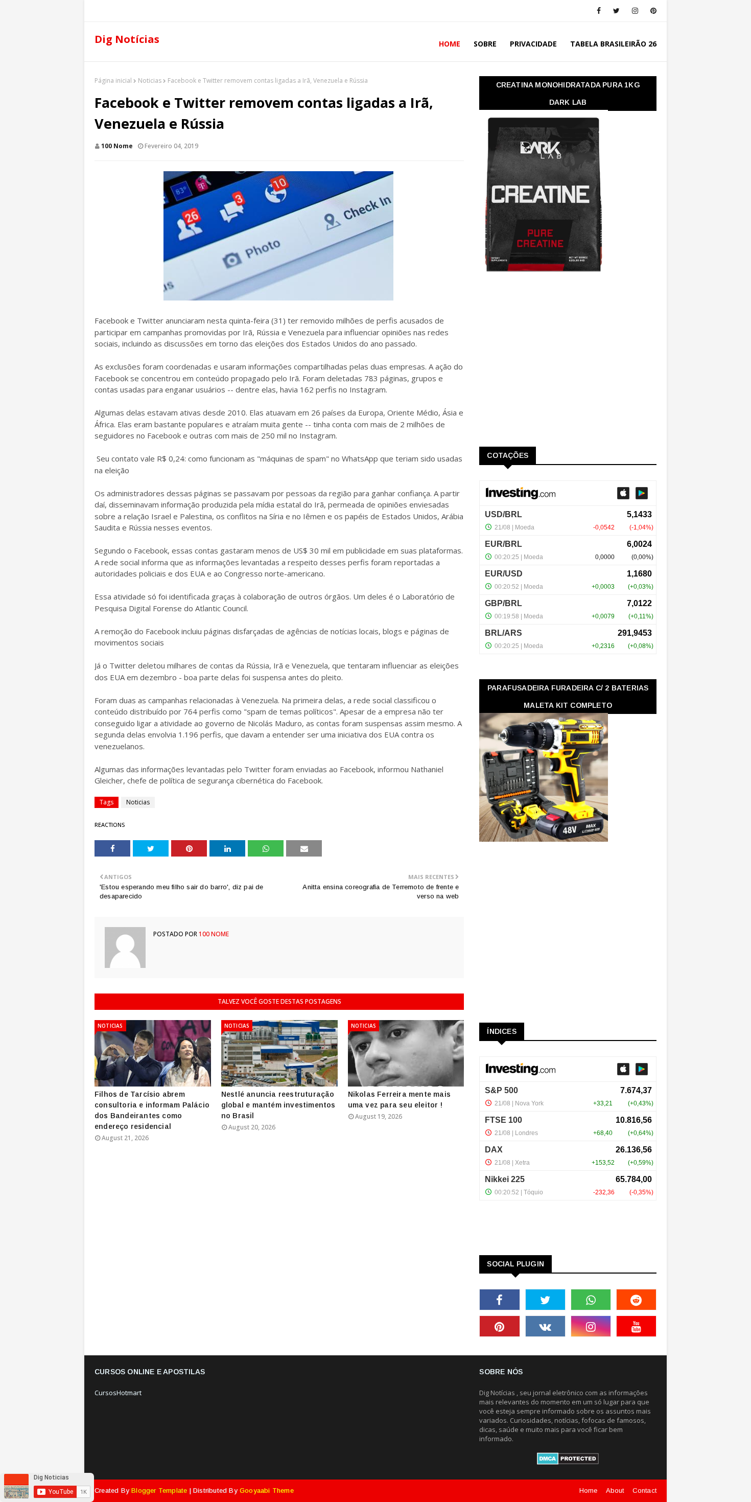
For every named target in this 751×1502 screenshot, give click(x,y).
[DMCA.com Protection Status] (568, 1462)
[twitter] (616, 10)
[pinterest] (651, 10)
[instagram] (635, 10)
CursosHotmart (118, 1392)
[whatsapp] (591, 1299)
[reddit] (636, 1299)
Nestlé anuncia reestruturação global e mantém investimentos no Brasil (278, 1105)
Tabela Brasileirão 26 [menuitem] (613, 44)
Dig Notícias (127, 39)
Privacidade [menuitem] (533, 44)
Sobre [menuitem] (485, 44)
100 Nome (117, 146)
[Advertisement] (555, 363)
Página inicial (113, 80)
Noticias (149, 80)
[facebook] (598, 10)
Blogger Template (159, 1490)
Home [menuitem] (449, 44)
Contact (644, 1490)
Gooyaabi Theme (267, 1490)
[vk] (545, 1326)
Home (588, 1490)
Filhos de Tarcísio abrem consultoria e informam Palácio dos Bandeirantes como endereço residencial (152, 1110)
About (615, 1490)
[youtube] (636, 1326)
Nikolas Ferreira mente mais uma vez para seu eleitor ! (399, 1099)
